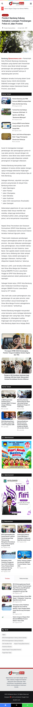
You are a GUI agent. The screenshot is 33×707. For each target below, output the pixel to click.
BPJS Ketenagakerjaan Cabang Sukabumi (12, 640)
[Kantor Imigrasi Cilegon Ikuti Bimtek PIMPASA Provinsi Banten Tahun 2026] (24, 555)
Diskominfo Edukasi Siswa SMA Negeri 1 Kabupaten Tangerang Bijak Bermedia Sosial (22, 598)
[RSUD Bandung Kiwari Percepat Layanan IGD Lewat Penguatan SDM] (8, 415)
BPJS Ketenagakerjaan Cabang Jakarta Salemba (14, 637)
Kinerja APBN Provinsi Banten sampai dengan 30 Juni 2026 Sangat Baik (20, 126)
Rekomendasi (24, 578)
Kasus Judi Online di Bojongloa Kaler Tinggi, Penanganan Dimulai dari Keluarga (21, 137)
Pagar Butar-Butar (6, 652)
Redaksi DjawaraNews (9, 28)
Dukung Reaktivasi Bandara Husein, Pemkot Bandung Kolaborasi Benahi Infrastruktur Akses (23, 425)
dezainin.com (16, 700)
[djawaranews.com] (16, 3)
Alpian (3, 634)
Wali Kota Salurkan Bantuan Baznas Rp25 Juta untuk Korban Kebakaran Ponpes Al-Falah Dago (23, 403)
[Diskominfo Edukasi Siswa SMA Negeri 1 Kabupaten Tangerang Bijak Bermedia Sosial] (24, 529)
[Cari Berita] (2, 4)
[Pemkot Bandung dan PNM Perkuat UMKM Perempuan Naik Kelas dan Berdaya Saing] (6, 100)
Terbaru (7, 578)
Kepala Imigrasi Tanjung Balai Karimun (11, 649)
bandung (5, 15)
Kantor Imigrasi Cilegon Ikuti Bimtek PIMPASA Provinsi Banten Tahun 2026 (21, 618)
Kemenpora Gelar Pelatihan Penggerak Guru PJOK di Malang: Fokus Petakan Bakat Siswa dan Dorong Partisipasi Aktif (21, 608)
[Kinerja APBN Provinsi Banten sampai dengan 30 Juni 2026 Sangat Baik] (6, 125)
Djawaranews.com (14, 58)
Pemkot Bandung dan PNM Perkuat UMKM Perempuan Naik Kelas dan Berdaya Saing (21, 101)
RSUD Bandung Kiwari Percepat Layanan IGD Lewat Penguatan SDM (7, 423)
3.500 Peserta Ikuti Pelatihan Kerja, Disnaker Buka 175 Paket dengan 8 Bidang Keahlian (8, 403)
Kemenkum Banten (7, 646)
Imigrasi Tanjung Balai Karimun (21, 643)
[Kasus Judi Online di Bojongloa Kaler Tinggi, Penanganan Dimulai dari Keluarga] (6, 136)
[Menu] (31, 4)
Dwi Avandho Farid (7, 643)
